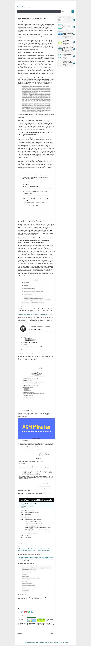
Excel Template (44, 642)
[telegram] (32, 612)
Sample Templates (26, 642)
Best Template (50, 642)
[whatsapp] (28, 612)
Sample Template (39, 642)
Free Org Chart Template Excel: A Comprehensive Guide (68, 33)
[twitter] (22, 612)
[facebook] (19, 612)
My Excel (20, 6)
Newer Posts (20, 633)
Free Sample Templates (64, 642)
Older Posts (53, 633)
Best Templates (32, 642)
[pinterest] (25, 612)
